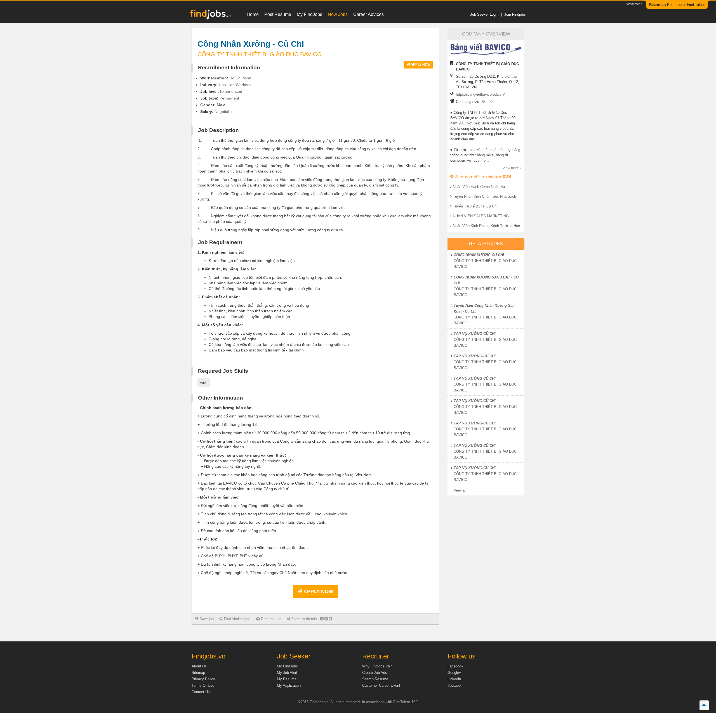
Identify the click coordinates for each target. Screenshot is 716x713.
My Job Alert (287, 672)
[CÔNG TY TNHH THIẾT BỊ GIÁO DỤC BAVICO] (486, 49)
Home (253, 14)
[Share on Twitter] (330, 619)
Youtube (454, 685)
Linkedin (454, 679)
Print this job (270, 619)
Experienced (231, 91)
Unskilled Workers (235, 84)
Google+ (454, 672)
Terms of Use (203, 685)
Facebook (455, 666)
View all (460, 490)
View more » (512, 168)
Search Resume (375, 679)
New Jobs (338, 14)
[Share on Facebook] (321, 619)
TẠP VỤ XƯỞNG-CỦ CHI (475, 334)
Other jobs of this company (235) (482, 176)
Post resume (277, 14)
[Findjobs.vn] (209, 16)
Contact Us (201, 692)
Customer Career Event (381, 685)
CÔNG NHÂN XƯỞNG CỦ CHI (479, 255)
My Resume (286, 679)
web (204, 382)
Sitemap (198, 672)
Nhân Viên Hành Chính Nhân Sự (479, 187)
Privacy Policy (203, 679)
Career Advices (368, 14)
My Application (289, 685)
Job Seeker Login (484, 14)
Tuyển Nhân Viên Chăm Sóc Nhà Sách (484, 196)
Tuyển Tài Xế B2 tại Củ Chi (475, 206)
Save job (206, 619)
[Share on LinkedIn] (326, 619)
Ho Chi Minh (240, 78)
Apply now (420, 65)
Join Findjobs (515, 14)
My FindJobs (309, 14)
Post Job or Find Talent (677, 5)
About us (199, 666)
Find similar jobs (237, 619)
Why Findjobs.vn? (377, 666)
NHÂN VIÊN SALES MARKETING (481, 216)
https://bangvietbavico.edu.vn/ (480, 94)
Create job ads (374, 672)
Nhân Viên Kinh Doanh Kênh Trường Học (486, 226)
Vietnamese (634, 4)
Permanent (229, 98)
